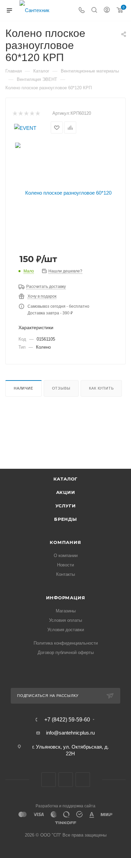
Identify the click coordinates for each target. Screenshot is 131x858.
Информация (65, 597)
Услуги (65, 505)
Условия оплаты (65, 620)
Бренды (65, 519)
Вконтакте (48, 779)
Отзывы (61, 388)
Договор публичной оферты (66, 652)
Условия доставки (65, 629)
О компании (66, 555)
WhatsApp (83, 779)
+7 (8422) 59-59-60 (67, 719)
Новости (65, 564)
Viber (65, 779)
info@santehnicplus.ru (70, 733)
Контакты (65, 574)
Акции (65, 492)
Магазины (66, 610)
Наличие (23, 388)
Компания (65, 542)
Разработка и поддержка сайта (65, 806)
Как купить (101, 388)
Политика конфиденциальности (66, 643)
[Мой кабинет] (107, 10)
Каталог (65, 479)
